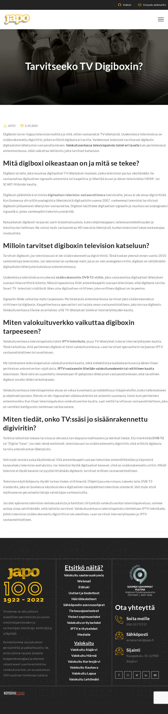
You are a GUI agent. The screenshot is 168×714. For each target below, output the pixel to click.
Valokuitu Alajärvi (83, 649)
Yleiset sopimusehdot (84, 617)
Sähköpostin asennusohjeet (84, 605)
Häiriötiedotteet (84, 599)
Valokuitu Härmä (84, 655)
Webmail (84, 581)
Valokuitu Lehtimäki (84, 679)
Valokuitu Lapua (84, 673)
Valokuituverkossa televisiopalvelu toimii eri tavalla (102, 145)
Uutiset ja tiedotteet (84, 593)
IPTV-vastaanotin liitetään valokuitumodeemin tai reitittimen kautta (106, 368)
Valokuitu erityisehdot (84, 622)
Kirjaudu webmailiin (154, 4)
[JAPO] (17, 19)
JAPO (11, 125)
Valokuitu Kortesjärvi (84, 661)
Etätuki (127, 4)
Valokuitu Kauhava (84, 667)
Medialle (84, 634)
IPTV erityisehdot (84, 628)
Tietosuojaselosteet (84, 611)
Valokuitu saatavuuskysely (84, 575)
